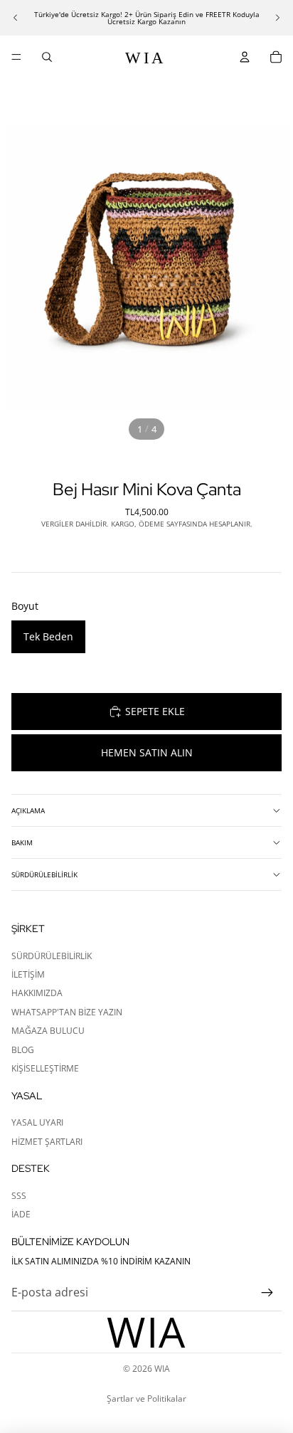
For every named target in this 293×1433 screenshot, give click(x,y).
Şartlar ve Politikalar (146, 1398)
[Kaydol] (267, 1293)
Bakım (22, 842)
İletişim (28, 974)
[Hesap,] (244, 57)
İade (21, 1214)
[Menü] (16, 57)
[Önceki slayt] (15, 17)
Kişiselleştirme (45, 1068)
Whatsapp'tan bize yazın (66, 1012)
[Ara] (47, 57)
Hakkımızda (37, 993)
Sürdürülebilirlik (44, 874)
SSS (18, 1196)
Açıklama (28, 810)
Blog (22, 1050)
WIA (162, 1369)
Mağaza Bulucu (48, 1031)
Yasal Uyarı (37, 1122)
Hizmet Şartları (46, 1142)
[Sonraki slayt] (277, 17)
